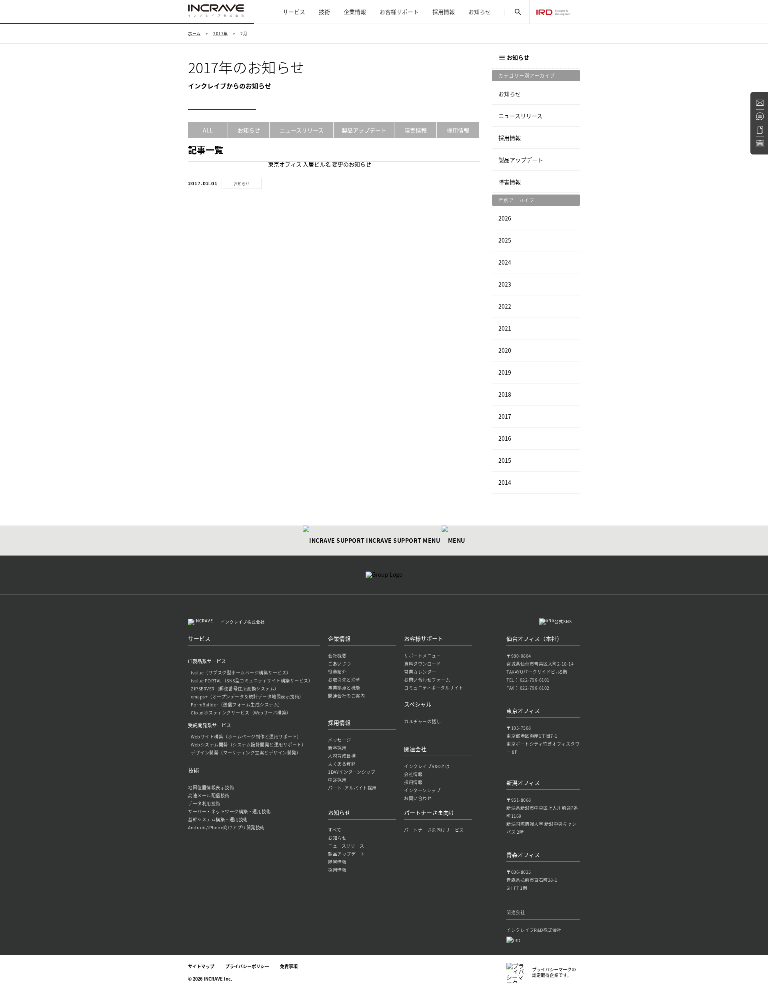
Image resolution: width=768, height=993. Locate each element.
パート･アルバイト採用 (352, 787)
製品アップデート (364, 130)
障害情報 (415, 130)
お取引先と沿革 (344, 679)
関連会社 (415, 749)
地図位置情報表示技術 (211, 787)
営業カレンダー (420, 671)
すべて (335, 829)
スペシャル (418, 704)
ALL (208, 130)
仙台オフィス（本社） (534, 638)
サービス (294, 12)
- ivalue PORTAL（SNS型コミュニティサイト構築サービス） (250, 680)
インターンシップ (422, 790)
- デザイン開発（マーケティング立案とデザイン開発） (244, 752)
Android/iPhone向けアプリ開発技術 (226, 827)
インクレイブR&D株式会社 (534, 930)
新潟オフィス (523, 782)
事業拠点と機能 (344, 687)
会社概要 (337, 655)
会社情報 (413, 774)
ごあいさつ (339, 663)
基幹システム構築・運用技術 (218, 819)
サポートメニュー (422, 655)
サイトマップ (201, 966)
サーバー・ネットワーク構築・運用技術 (229, 811)
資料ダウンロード (422, 663)
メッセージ (339, 739)
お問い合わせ (418, 798)
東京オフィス (523, 710)
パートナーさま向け (429, 812)
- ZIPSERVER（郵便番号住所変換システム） (233, 688)
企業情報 (355, 12)
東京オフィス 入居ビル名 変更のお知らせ (319, 164)
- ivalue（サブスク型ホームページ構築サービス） (239, 672)
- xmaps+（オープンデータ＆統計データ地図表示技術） (246, 696)
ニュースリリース (302, 130)
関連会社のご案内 (346, 695)
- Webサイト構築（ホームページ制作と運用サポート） (245, 736)
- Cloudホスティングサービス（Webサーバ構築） (239, 712)
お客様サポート (399, 12)
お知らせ (479, 12)
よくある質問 (342, 763)
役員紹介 (337, 671)
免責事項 (289, 966)
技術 (324, 12)
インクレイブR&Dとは (427, 766)
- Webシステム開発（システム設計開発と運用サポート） (247, 744)
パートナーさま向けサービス (434, 829)
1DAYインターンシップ (351, 771)
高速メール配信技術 (209, 795)
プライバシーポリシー (247, 966)
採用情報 (443, 12)
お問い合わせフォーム (427, 679)
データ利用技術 (204, 803)
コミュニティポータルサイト (434, 687)
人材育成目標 (342, 755)
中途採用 (337, 779)
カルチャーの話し (422, 721)
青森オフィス (523, 855)
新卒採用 (337, 747)
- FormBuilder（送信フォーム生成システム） (235, 704)
